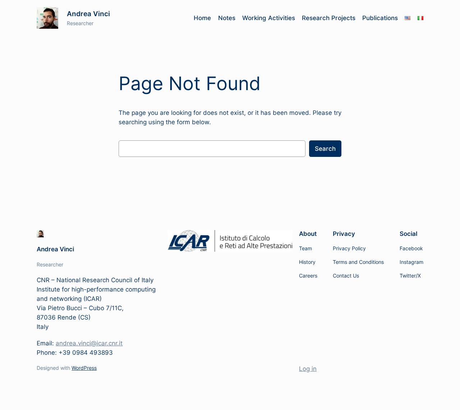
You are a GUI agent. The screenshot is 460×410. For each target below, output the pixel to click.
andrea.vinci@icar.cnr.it (89, 343)
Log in (308, 368)
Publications (380, 18)
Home (202, 18)
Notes (226, 18)
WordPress (84, 368)
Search (325, 148)
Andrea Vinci (88, 13)
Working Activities (268, 18)
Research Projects (328, 18)
